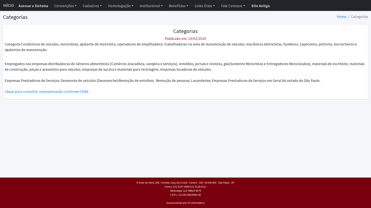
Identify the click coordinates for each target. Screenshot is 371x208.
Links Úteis (203, 5)
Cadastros (91, 5)
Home (341, 16)
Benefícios (177, 5)
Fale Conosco (231, 5)
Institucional (150, 5)
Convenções (64, 5)
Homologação (119, 5)
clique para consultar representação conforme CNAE (46, 91)
